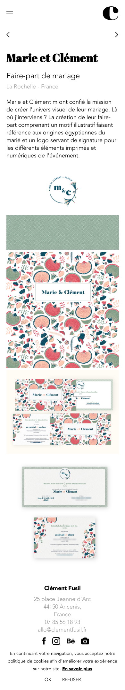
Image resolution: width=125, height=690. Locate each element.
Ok (48, 680)
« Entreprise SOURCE (8, 35)
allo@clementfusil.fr (62, 630)
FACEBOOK (44, 642)
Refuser (71, 680)
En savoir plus (77, 669)
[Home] (111, 13)
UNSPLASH (85, 642)
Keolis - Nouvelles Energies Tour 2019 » (117, 35)
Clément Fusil (62, 588)
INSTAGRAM (56, 642)
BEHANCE (71, 642)
